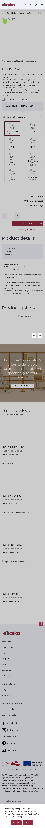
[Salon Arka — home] (8, 5)
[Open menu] (42, 4)
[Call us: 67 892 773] (36, 4)
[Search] (27, 4)
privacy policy (22, 817)
